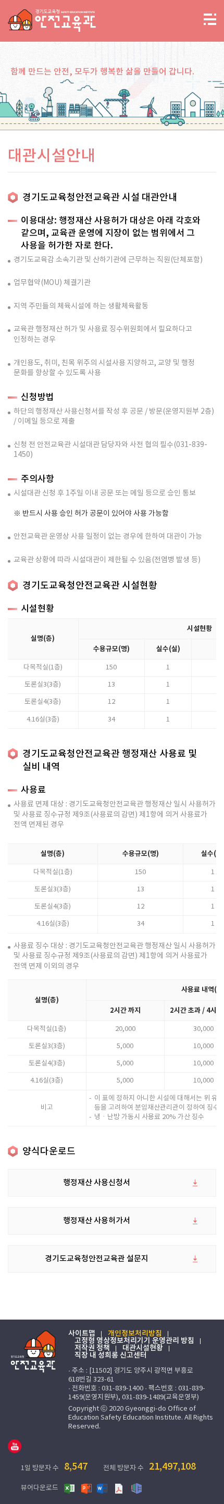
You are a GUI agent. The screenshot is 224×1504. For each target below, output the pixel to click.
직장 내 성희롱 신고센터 (110, 1355)
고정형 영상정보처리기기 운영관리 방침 (134, 1341)
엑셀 (70, 1488)
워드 (103, 1488)
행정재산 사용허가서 (96, 1220)
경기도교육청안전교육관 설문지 (96, 1258)
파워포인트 (86, 1488)
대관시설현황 (142, 1348)
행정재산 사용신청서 (96, 1182)
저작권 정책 (92, 1348)
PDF (120, 1488)
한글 (136, 1488)
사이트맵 (81, 1333)
